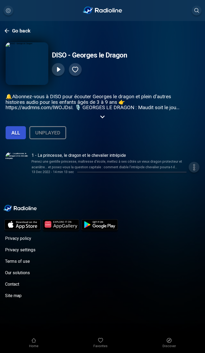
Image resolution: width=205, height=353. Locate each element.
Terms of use (17, 261)
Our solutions (17, 272)
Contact (12, 284)
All (15, 133)
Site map (13, 295)
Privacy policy (18, 238)
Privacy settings (20, 249)
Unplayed (47, 133)
